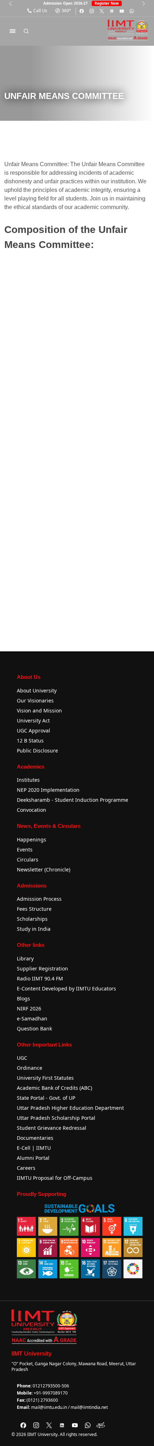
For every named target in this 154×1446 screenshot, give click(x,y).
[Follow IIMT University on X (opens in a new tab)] (101, 11)
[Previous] (10, 3)
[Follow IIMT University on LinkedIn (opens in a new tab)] (111, 11)
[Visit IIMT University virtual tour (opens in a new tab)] (100, 1425)
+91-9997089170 (51, 1393)
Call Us (40, 11)
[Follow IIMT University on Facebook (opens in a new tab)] (81, 11)
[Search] (26, 31)
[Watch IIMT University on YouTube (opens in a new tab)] (121, 11)
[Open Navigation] (12, 31)
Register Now (107, 3)
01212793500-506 (51, 1386)
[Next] (143, 3)
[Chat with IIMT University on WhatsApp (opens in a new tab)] (131, 11)
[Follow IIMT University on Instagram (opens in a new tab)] (91, 11)
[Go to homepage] (127, 30)
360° (66, 11)
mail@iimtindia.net (89, 1407)
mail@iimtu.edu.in (49, 1407)
